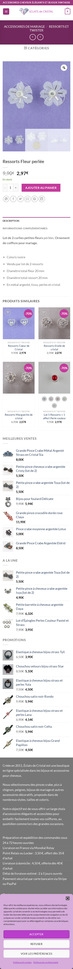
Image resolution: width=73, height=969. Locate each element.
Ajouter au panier (41, 188)
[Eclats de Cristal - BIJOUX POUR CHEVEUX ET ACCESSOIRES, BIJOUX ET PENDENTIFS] (36, 11)
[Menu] (6, 11)
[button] (67, 898)
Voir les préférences (36, 953)
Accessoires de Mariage (24, 26)
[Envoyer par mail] (27, 199)
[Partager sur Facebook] (13, 199)
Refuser (36, 944)
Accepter (36, 934)
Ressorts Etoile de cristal (54, 347)
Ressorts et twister (49, 28)
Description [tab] (11, 220)
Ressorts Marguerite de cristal (19, 416)
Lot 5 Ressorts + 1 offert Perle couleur (54, 416)
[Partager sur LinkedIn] (41, 199)
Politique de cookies (22, 962)
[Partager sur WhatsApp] (6, 199)
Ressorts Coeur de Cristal (18, 347)
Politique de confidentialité (45, 962)
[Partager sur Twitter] (20, 199)
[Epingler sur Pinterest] (34, 199)
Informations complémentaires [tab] (25, 228)
